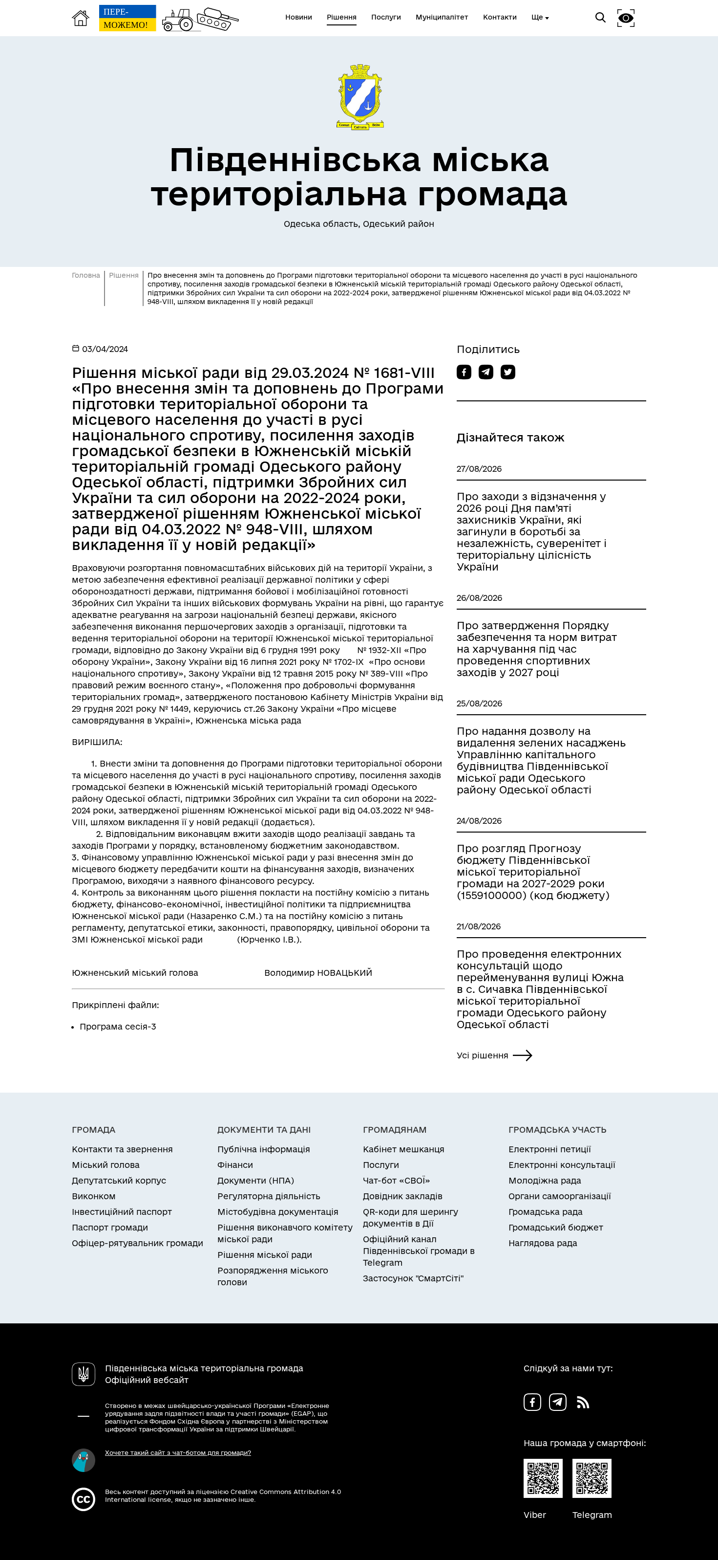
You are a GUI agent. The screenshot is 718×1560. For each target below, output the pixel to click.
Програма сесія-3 (118, 1026)
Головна (86, 275)
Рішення (124, 275)
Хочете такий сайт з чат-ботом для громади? (178, 1452)
